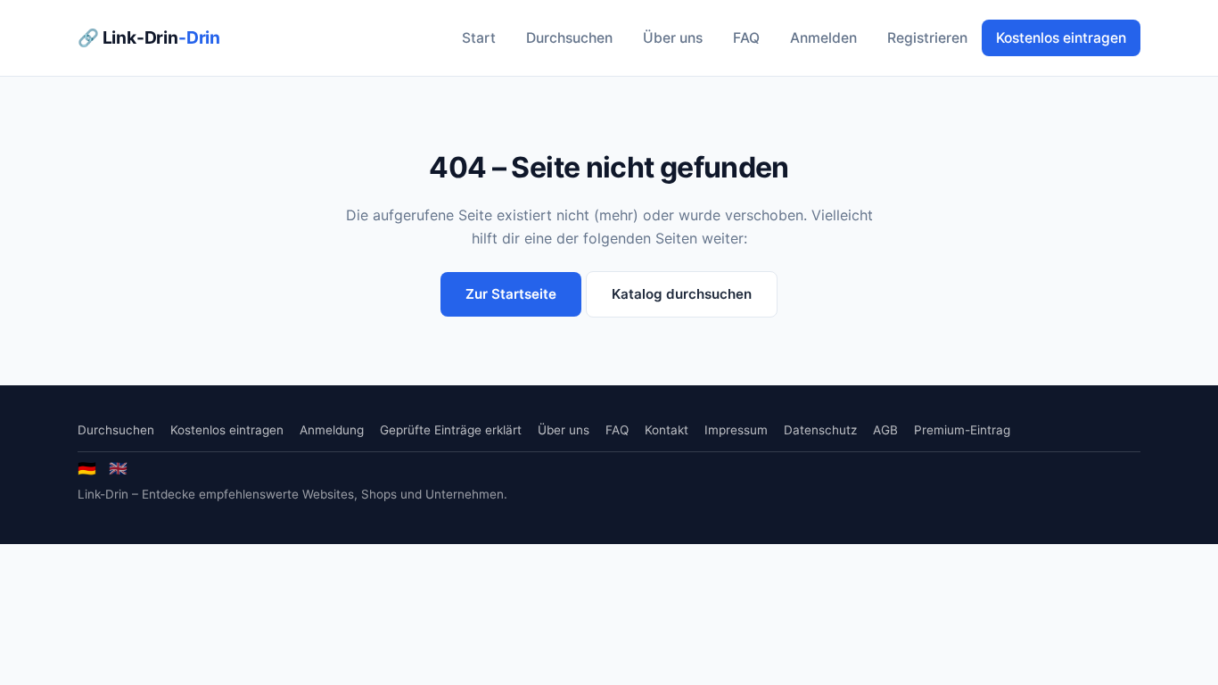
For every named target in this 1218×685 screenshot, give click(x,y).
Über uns (673, 37)
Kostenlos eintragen (1061, 37)
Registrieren (927, 37)
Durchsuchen (569, 37)
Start (479, 37)
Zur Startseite (510, 293)
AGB (885, 430)
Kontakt (666, 430)
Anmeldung (332, 430)
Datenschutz (820, 430)
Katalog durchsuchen (682, 293)
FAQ (746, 37)
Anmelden (823, 37)
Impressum (736, 430)
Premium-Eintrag (962, 430)
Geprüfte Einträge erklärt (451, 430)
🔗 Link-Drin (149, 37)
